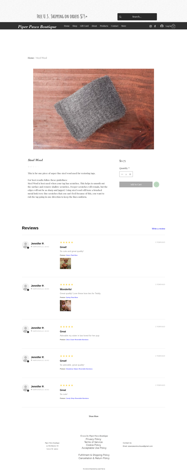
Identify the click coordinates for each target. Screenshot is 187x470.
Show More (93, 416)
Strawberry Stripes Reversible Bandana (79, 369)
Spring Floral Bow (72, 297)
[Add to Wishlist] (156, 184)
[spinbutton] (126, 174)
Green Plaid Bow (71, 255)
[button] (173, 26)
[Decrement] (122, 174)
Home (31, 57)
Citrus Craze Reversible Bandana (77, 339)
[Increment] (130, 174)
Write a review (158, 229)
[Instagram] (150, 26)
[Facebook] (155, 26)
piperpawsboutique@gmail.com (140, 446)
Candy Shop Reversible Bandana (77, 398)
